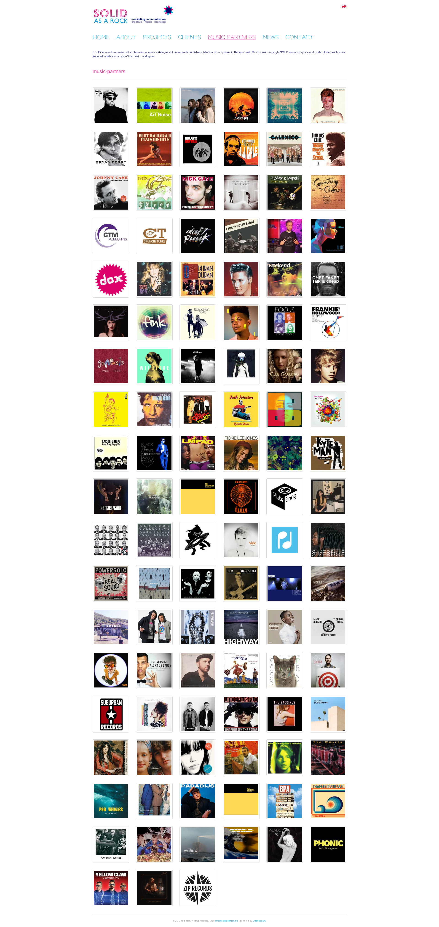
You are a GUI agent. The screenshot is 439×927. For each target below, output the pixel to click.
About (126, 37)
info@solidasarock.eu (226, 920)
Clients (189, 37)
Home (101, 37)
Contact (299, 37)
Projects (157, 37)
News (271, 37)
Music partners (232, 37)
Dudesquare (259, 920)
